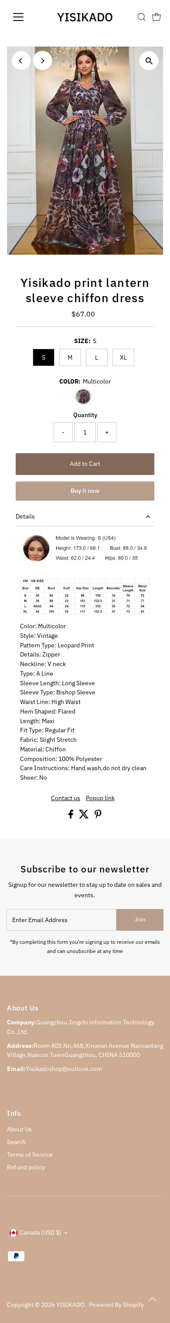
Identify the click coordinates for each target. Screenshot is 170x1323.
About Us (19, 1129)
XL (123, 357)
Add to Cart (85, 464)
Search (16, 1142)
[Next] (42, 61)
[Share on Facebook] (71, 816)
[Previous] (21, 61)
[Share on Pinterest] (98, 816)
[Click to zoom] (149, 61)
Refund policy (26, 1167)
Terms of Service (30, 1154)
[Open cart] (156, 17)
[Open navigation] (25, 17)
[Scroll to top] (152, 1299)
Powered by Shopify (116, 1305)
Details (25, 516)
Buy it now (85, 491)
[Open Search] (142, 17)
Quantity (85, 415)
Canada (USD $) (40, 1232)
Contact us (65, 798)
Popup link (100, 798)
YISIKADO (85, 16)
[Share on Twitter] (84, 816)
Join (140, 919)
